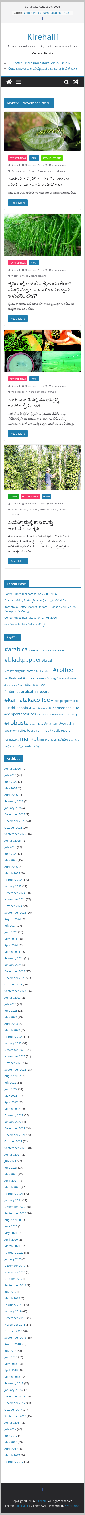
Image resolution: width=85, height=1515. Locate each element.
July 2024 (10, 925)
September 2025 (15, 834)
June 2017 (10, 1436)
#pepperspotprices (20, 714)
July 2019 (10, 1292)
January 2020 (13, 1259)
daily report (62, 730)
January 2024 (13, 965)
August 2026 (12, 768)
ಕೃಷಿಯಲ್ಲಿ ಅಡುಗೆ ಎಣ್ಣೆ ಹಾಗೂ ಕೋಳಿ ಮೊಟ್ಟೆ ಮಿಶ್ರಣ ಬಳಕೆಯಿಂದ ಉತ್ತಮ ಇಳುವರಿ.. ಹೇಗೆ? (39, 289)
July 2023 (10, 1004)
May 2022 (10, 1095)
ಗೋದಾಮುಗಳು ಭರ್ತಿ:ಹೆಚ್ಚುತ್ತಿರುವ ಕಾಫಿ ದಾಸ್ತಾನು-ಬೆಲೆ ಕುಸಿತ (42, 68)
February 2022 (13, 1115)
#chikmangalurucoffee (19, 671)
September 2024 (15, 912)
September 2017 (15, 1416)
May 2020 (10, 1233)
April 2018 (11, 1370)
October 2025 (13, 827)
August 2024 (12, 919)
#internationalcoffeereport (26, 691)
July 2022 (10, 1082)
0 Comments (59, 165)
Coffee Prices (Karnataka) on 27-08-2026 (42, 63)
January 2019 (13, 1311)
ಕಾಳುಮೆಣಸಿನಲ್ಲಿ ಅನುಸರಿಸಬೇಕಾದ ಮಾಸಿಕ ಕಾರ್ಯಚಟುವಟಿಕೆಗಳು (38, 181)
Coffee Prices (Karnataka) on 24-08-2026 (30, 617)
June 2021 (10, 1167)
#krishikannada (45, 171)
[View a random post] (76, 82)
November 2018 (14, 1324)
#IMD (16, 685)
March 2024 (12, 952)
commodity (44, 730)
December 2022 (14, 1050)
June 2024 (10, 932)
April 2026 (11, 795)
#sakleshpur (36, 723)
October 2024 (13, 906)
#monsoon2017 (46, 708)
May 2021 (10, 1174)
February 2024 (13, 958)
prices (52, 739)
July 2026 (10, 775)
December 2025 (14, 814)
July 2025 (10, 847)
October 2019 (13, 1279)
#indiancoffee (32, 684)
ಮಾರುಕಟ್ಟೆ (15, 746)
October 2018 (13, 1331)
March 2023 (12, 1030)
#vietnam (13, 514)
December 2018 (14, 1318)
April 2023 (11, 1024)
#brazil (47, 660)
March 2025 (12, 873)
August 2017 (12, 1422)
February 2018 (13, 1383)
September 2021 (15, 1148)
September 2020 (15, 1213)
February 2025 (13, 880)
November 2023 (14, 978)
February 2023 (13, 1037)
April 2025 (11, 867)
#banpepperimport (53, 650)
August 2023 (12, 997)
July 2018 (10, 1351)
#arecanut (35, 650)
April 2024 (11, 945)
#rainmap (72, 714)
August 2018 (12, 1344)
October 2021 (13, 1141)
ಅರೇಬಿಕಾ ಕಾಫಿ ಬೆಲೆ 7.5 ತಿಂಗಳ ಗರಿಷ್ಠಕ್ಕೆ (44, 13)
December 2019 (14, 1265)
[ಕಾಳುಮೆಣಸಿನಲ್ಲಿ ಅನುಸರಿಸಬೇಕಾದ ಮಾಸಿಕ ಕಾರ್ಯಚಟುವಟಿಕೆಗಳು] (42, 131)
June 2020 (10, 1226)
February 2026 (13, 801)
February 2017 (13, 1462)
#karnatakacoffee (27, 699)
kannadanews (38, 275)
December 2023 (14, 971)
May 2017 (10, 1442)
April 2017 (11, 1449)
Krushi (34, 158)
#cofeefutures (44, 671)
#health (8, 685)
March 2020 (12, 1246)
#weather (67, 723)
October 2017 (13, 1409)
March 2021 (12, 1187)
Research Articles (52, 158)
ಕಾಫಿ (6, 746)
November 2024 (14, 899)
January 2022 (13, 1122)
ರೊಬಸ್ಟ (36, 746)
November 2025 (14, 821)
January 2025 (13, 886)
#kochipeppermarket (65, 701)
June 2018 (10, 1357)
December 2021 (14, 1128)
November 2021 (14, 1135)
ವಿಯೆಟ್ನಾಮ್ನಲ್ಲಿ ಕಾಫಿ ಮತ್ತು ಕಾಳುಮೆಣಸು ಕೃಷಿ (30, 525)
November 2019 (14, 1272)
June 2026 (10, 782)
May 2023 (10, 1017)
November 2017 (14, 1403)
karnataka (11, 739)
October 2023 (13, 984)
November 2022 (14, 1056)
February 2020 (13, 1252)
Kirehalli (42, 36)
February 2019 (13, 1305)
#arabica (16, 649)
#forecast (63, 678)
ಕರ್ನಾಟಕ (74, 739)
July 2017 (10, 1429)
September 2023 (15, 991)
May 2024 (10, 939)
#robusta (16, 722)
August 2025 (12, 840)
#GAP (32, 171)
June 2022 (10, 1089)
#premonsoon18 (58, 714)
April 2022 (11, 1102)
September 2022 (15, 1069)
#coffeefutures (34, 678)
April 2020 (11, 1239)
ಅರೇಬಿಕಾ (63, 739)
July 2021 (10, 1161)
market (29, 738)
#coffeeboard (13, 678)
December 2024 (14, 893)
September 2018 (15, 1337)
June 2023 (10, 1010)
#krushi (61, 171)
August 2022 (12, 1076)
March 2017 (12, 1455)
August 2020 (12, 1220)
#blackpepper (19, 171)
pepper (43, 739)
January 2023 (13, 1043)
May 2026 (10, 788)
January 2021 (13, 1200)
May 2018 (10, 1364)
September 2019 (15, 1285)
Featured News (18, 158)
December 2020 (14, 1207)
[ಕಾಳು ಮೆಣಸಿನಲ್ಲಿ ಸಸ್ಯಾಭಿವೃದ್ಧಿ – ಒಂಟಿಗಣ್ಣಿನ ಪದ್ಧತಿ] (42, 351)
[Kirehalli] (9, 82)
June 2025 (10, 853)
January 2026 (13, 808)
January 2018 (13, 1390)
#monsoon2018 (67, 707)
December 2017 (14, 1396)
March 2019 (12, 1298)
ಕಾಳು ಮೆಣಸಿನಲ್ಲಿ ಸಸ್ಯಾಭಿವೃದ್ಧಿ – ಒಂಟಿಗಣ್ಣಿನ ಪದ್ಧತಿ (35, 402)
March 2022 (12, 1109)
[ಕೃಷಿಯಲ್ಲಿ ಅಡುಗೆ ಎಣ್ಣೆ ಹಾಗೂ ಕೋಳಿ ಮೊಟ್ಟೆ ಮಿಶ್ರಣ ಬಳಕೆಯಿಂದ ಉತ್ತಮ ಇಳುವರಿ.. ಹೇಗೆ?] (42, 235)
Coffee (13, 496)
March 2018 (12, 1377)
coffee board (26, 730)
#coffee (33, 509)
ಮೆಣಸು (26, 746)
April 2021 (11, 1180)
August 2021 (12, 1154)
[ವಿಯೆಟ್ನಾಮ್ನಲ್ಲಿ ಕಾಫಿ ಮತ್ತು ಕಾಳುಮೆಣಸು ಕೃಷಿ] (42, 467)
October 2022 (13, 1063)
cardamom (10, 730)
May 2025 (10, 860)
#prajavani (43, 714)
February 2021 (13, 1194)
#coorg (51, 678)
